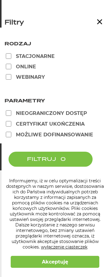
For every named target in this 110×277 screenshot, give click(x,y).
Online (26, 67)
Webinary (30, 77)
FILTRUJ (41, 159)
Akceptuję (55, 262)
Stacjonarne (35, 56)
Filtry (14, 23)
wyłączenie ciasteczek (64, 247)
